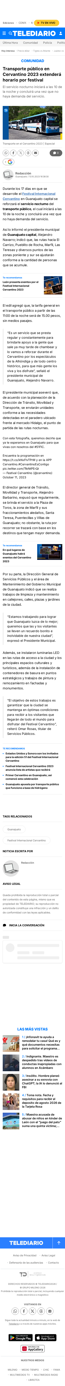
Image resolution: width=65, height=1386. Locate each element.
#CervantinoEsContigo (33, 464)
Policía (47, 42)
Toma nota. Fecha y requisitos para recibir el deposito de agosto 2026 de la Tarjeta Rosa (41, 1100)
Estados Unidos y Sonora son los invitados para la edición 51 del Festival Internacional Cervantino (32, 757)
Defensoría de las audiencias (26, 1262)
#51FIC (39, 447)
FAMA (56, 1369)
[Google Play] (20, 1337)
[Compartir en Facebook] (13, 153)
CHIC (46, 1369)
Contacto (53, 1262)
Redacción (23, 173)
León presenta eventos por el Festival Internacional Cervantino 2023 (20, 285)
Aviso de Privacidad (24, 1255)
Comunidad (30, 42)
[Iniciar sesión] (60, 33)
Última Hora (10, 42)
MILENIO (12, 1369)
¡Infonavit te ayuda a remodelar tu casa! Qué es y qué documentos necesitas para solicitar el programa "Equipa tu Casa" (41, 1044)
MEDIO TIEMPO (30, 1369)
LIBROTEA (34, 1379)
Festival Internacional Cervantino (26, 840)
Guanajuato (14, 829)
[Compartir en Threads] (28, 153)
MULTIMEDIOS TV (20, 1374)
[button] (8, 162)
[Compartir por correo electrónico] (35, 153)
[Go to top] (59, 1243)
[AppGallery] (32, 1348)
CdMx (22, 22)
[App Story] (46, 1337)
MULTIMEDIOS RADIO (46, 1374)
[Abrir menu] (4, 33)
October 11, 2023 (14, 477)
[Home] (34, 33)
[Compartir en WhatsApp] (6, 153)
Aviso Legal (48, 1255)
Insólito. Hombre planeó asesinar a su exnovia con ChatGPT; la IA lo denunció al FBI (42, 1081)
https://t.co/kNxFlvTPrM (19, 460)
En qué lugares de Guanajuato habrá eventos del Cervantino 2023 (17, 555)
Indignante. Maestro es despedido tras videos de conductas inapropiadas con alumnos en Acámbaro (42, 1062)
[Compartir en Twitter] (21, 153)
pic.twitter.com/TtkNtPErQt (21, 468)
